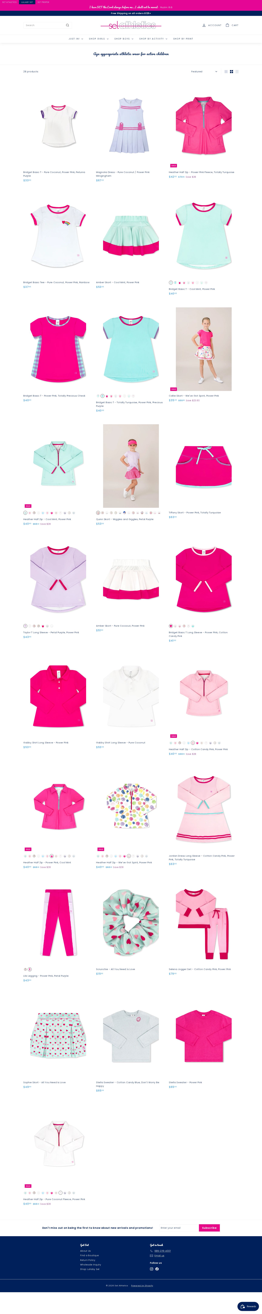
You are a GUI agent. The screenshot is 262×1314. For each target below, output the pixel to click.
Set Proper (43, 2)
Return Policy (87, 1260)
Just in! (75, 38)
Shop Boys (122, 38)
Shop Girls (97, 38)
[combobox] (47, 25)
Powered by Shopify (142, 1285)
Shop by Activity (152, 38)
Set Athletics (9, 2)
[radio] (171, 283)
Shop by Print (183, 38)
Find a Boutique (89, 1255)
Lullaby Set (27, 2)
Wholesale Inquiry (90, 1264)
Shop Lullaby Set (90, 1269)
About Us (85, 1250)
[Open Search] (260, 2)
